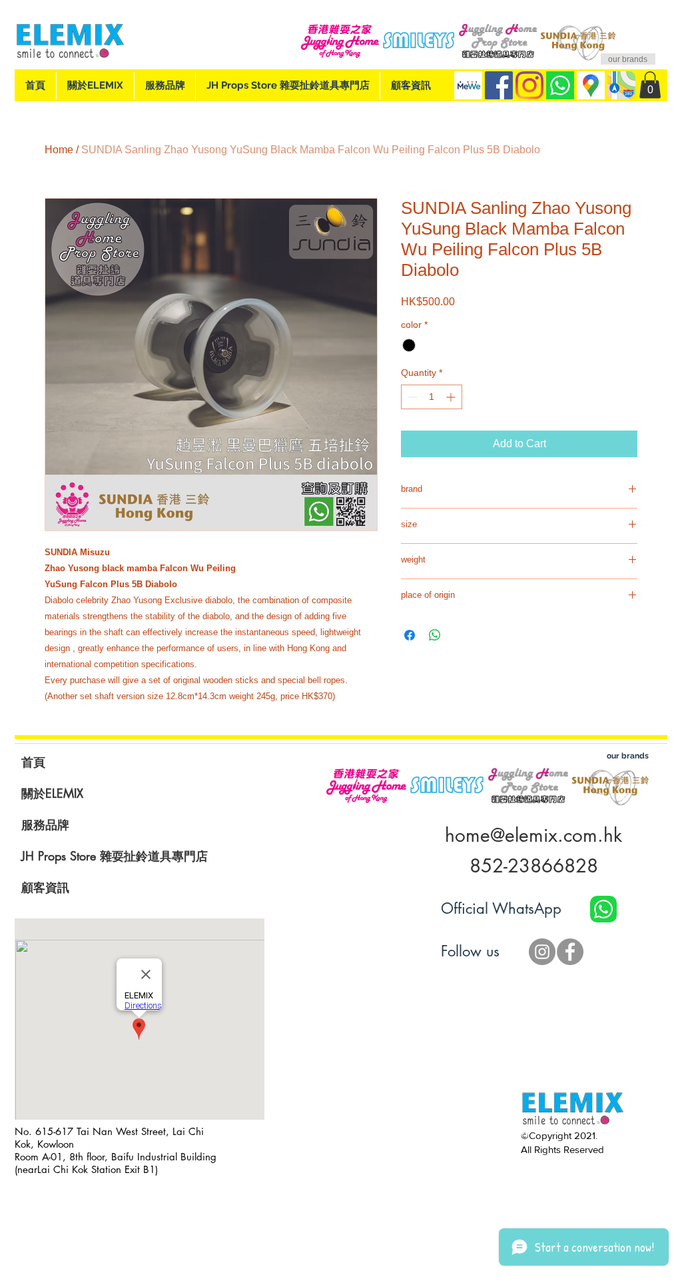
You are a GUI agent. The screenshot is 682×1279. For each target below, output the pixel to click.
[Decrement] (411, 397)
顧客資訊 (45, 887)
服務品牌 (45, 824)
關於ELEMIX (52, 793)
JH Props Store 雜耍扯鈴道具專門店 (114, 856)
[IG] (529, 85)
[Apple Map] (621, 85)
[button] (650, 85)
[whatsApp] (560, 85)
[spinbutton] (432, 397)
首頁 (33, 762)
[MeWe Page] (468, 85)
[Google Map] (591, 85)
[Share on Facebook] (410, 635)
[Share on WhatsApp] (435, 635)
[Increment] (452, 397)
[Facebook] (499, 85)
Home (59, 149)
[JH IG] (542, 951)
